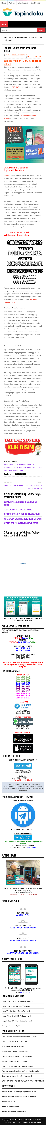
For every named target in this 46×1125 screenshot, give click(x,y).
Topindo (7, 175)
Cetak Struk (35, 3)
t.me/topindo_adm (23, 770)
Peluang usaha (25, 464)
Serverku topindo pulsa (10, 1106)
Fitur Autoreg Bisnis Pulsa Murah (14, 1046)
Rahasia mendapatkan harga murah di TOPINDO (19, 1096)
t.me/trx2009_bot (23, 713)
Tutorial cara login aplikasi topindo (14, 1061)
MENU (4, 24)
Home (3, 3)
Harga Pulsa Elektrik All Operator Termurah (17, 1001)
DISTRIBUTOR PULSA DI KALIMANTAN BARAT (21, 523)
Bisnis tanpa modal (11, 464)
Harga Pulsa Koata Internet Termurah (16, 1006)
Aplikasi (12, 3)
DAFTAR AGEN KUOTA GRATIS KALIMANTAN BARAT (23, 518)
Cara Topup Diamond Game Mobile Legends (18, 1066)
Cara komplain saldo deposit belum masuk (17, 1076)
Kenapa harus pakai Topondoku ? (14, 1111)
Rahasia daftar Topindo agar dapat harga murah (19, 1092)
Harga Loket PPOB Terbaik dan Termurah (17, 1021)
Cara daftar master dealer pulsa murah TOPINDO (20, 1037)
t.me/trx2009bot (23, 711)
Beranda (7, 37)
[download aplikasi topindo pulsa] (23, 742)
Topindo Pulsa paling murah (31, 1122)
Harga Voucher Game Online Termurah (16, 1011)
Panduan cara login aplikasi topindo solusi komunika (20, 1071)
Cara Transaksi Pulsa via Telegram (14, 1041)
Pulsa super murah (8, 1101)
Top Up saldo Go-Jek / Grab (12, 1026)
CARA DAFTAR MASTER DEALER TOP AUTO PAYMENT (23, 1081)
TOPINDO (15, 87)
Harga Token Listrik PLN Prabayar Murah (16, 1016)
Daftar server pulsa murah (13, 485)
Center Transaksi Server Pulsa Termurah (17, 1056)
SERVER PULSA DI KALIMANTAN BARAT (18, 509)
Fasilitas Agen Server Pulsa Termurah (15, 1051)
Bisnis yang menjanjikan (26, 467)
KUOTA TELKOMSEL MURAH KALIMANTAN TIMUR (22, 514)
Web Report (23, 3)
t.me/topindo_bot (28, 829)
